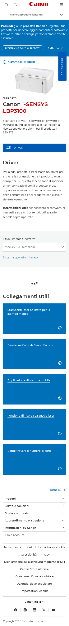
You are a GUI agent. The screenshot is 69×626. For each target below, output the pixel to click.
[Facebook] (15, 609)
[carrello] (6, 5)
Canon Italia (33, 601)
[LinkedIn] (34, 609)
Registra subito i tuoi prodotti (22, 48)
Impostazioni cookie (34, 591)
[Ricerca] (15, 5)
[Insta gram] (25, 609)
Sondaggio (62, 66)
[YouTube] (53, 609)
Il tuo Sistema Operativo (19, 239)
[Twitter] (43, 609)
